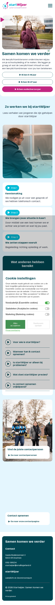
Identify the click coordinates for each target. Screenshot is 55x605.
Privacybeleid (10, 596)
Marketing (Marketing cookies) (20, 314)
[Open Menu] (50, 5)
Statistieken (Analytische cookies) (22, 308)
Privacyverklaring (13, 330)
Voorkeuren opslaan (38, 324)
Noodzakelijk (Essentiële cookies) (22, 303)
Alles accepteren (15, 324)
